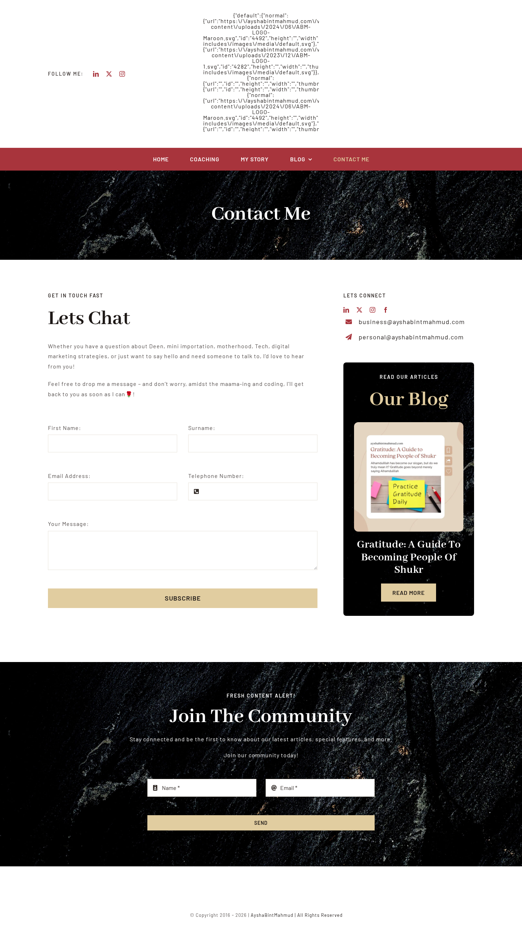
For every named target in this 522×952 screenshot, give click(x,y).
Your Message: (68, 523)
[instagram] (122, 74)
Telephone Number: (216, 475)
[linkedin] (96, 74)
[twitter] (109, 74)
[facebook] (386, 310)
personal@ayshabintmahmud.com (411, 337)
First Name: (64, 427)
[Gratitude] (408, 477)
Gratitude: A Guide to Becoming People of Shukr (409, 557)
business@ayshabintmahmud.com (412, 322)
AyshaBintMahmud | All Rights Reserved (297, 915)
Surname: (201, 427)
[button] (359, 512)
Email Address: (69, 475)
